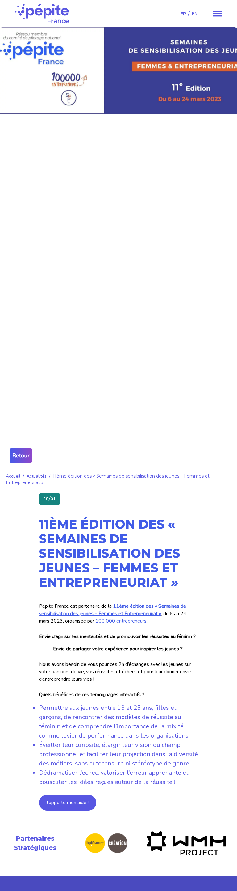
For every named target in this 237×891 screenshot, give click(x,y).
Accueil (13, 476)
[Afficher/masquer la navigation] (217, 13)
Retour (21, 455)
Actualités (37, 476)
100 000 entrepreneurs (121, 621)
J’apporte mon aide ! (67, 802)
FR (183, 13)
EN (195, 13)
